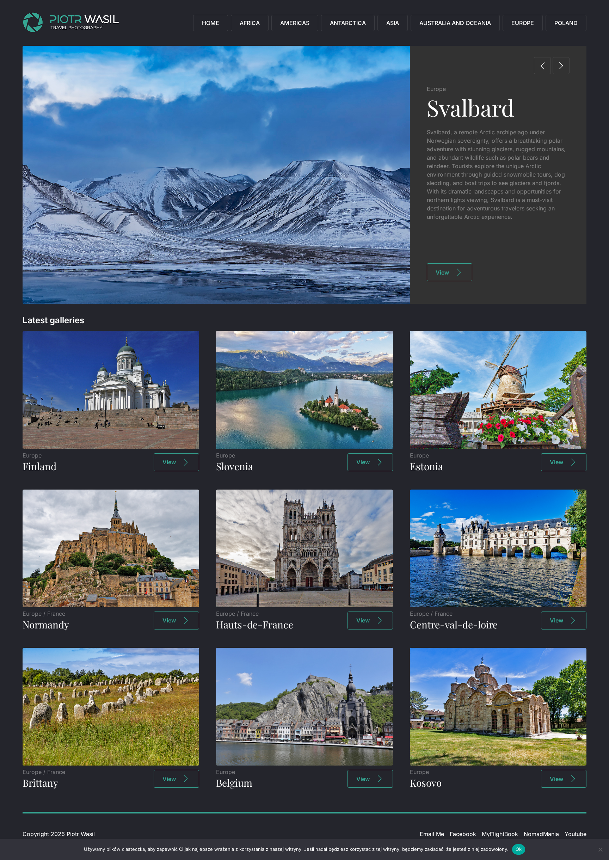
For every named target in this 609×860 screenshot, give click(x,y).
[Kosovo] (498, 763)
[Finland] (111, 446)
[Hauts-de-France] (304, 605)
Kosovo (426, 782)
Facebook (463, 833)
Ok (519, 849)
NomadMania (541, 833)
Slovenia (234, 466)
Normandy (46, 624)
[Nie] (600, 849)
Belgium (234, 782)
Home (210, 22)
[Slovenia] (304, 446)
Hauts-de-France (254, 624)
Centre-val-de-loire (454, 624)
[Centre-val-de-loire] (498, 605)
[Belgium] (304, 763)
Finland (39, 466)
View (442, 272)
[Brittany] (111, 763)
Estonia (426, 466)
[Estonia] (498, 446)
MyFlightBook (500, 833)
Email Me (432, 833)
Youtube (575, 833)
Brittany (40, 782)
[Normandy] (111, 605)
